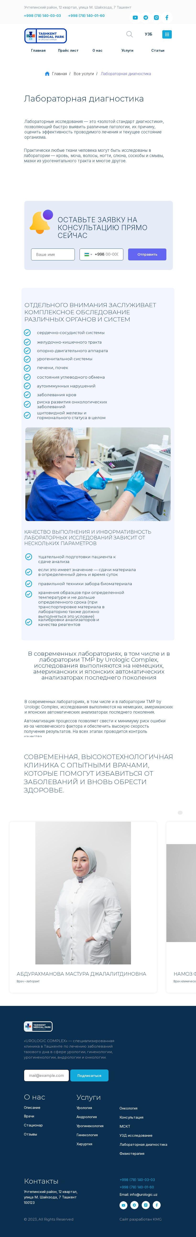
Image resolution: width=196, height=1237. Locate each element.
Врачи (29, 1116)
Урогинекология (89, 1126)
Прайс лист (68, 50)
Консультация (131, 1117)
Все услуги (84, 73)
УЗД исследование (136, 1135)
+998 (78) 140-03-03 (42, 15)
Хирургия (84, 1144)
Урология (84, 1107)
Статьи (157, 50)
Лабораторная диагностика (143, 1144)
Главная (38, 50)
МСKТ (125, 1126)
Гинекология (87, 1135)
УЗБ (148, 34)
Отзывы (30, 1134)
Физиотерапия (132, 1153)
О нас (98, 50)
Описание (32, 1107)
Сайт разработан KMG (141, 1219)
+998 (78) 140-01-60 (86, 15)
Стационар (33, 1125)
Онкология (128, 1108)
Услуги (127, 50)
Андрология (86, 1117)
